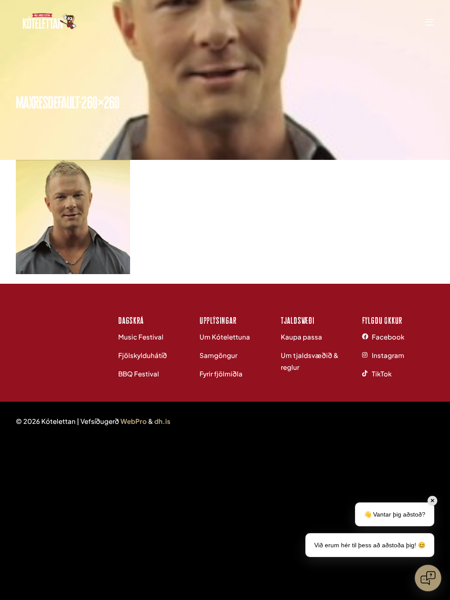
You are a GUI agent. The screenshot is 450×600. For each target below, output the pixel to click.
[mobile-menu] (418, 22)
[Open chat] (428, 578)
